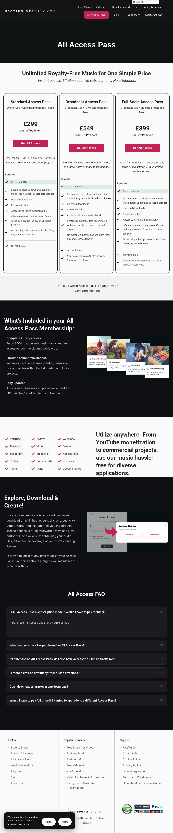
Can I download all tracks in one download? (39, 686)
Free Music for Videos (91, 7)
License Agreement (135, 771)
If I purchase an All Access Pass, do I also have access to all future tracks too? (62, 659)
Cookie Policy (132, 759)
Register (16, 771)
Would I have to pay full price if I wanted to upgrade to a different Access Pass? (63, 700)
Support (132, 14)
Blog (116, 14)
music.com (30, 11)
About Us (17, 783)
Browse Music (20, 747)
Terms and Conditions (137, 777)
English (139, 2)
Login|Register (153, 14)
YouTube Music (76, 771)
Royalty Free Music (123, 7)
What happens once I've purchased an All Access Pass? (47, 645)
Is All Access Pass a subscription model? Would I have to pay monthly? (57, 612)
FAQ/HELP (129, 747)
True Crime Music (78, 765)
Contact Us (130, 753)
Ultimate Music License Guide (142, 783)
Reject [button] (48, 821)
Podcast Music (76, 753)
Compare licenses (88, 290)
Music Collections (22, 765)
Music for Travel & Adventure (85, 777)
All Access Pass (96, 14)
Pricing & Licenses (153, 7)
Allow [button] (65, 821)
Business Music (76, 759)
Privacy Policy (132, 765)
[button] (86, 612)
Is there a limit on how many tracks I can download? (45, 673)
